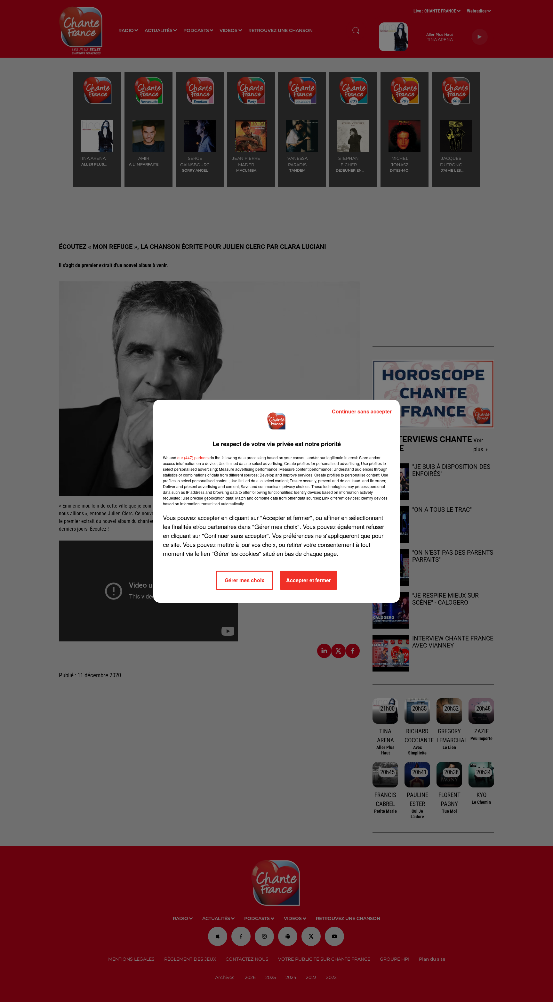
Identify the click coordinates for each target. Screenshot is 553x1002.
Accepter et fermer (308, 580)
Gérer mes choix (244, 580)
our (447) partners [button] (193, 457)
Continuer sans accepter (362, 411)
